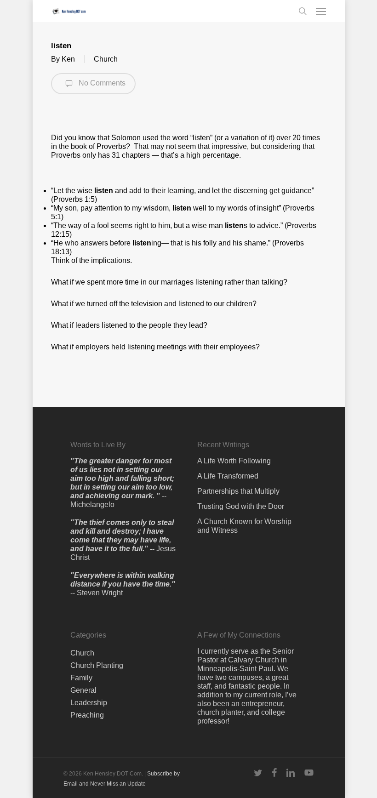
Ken (68, 59)
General (83, 690)
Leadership (88, 703)
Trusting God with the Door (240, 506)
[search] (302, 11)
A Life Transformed (227, 476)
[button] (321, 11)
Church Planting (96, 665)
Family (81, 678)
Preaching (87, 715)
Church (106, 59)
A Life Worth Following (234, 461)
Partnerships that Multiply (238, 491)
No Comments (101, 83)
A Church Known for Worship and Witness (244, 526)
